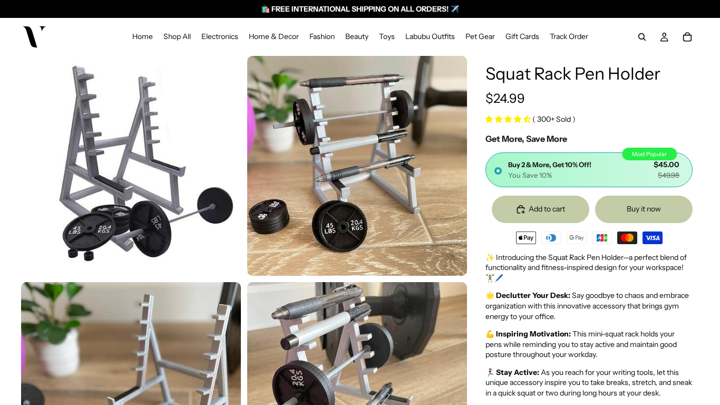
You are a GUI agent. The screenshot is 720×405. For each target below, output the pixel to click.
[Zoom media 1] (131, 166)
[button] (508, 119)
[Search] (642, 37)
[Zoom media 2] (357, 166)
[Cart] (687, 37)
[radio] (589, 169)
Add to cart (547, 209)
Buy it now (644, 209)
